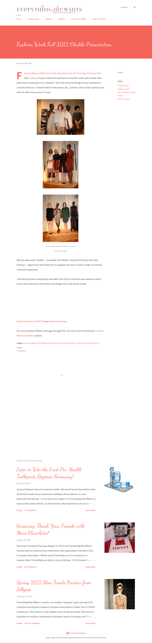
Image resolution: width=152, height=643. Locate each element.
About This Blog (99, 19)
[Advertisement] (57, 430)
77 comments (30, 510)
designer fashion (124, 89)
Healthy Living (33, 19)
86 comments (30, 567)
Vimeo (63, 321)
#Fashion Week (123, 86)
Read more (90, 510)
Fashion (61, 19)
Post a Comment (32, 623)
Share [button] (120, 72)
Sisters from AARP (78, 19)
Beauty (48, 19)
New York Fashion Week (126, 92)
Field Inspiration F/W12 (29, 321)
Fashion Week (31, 73)
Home (18, 19)
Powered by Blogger (77, 633)
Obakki (32, 77)
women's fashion (124, 99)
